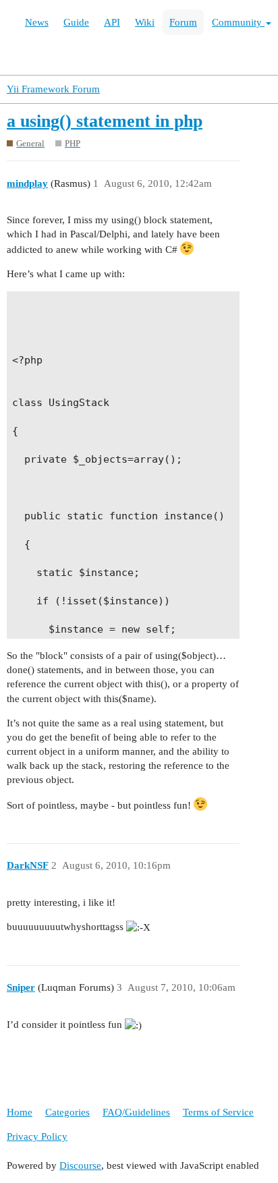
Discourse (80, 1165)
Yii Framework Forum (53, 89)
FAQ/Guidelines (136, 1112)
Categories (67, 1112)
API (112, 22)
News (37, 22)
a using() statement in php (104, 121)
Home (19, 1112)
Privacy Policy (37, 1136)
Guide (76, 22)
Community (238, 22)
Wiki (145, 22)
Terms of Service (218, 1112)
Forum (183, 22)
